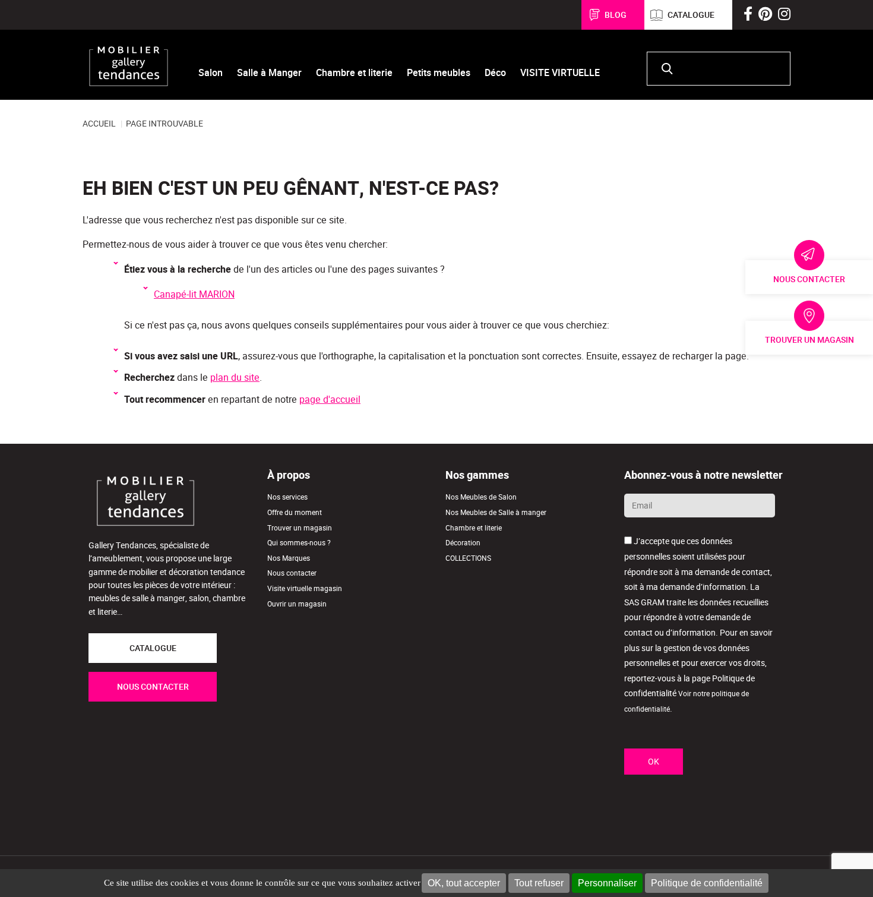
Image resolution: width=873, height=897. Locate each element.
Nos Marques (288, 558)
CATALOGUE (152, 648)
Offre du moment (294, 512)
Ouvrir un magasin (297, 604)
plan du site (235, 377)
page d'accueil (329, 399)
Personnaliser (607, 883)
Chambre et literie (473, 528)
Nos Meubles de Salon (481, 497)
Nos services (287, 497)
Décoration (462, 543)
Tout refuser (539, 883)
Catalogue (691, 15)
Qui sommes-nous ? (299, 543)
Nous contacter (809, 279)
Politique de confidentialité (707, 883)
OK (653, 761)
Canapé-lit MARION (194, 294)
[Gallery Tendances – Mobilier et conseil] (129, 66)
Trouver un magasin (809, 340)
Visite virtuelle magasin (304, 588)
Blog (616, 15)
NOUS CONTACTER (153, 687)
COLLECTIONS (468, 558)
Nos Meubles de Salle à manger (495, 512)
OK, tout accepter (464, 883)
